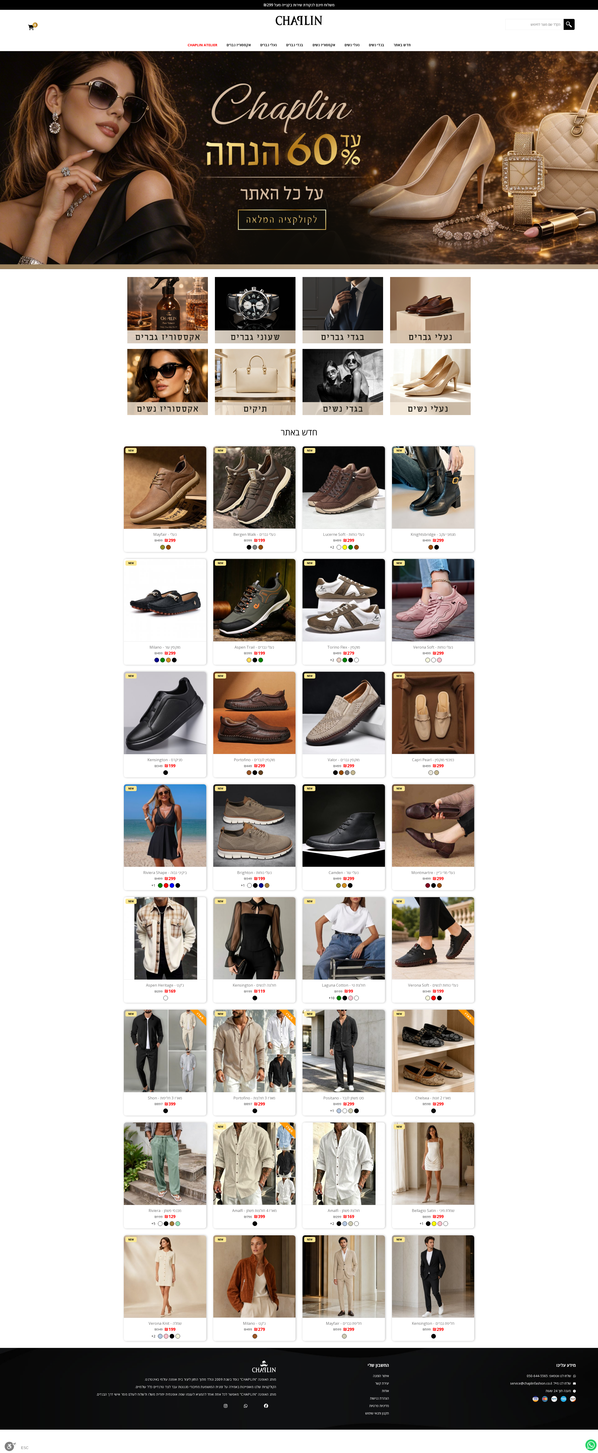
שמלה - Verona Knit (165, 1323)
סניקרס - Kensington (164, 759)
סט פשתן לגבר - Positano (343, 1098)
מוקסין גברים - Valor (344, 759)
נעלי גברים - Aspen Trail (254, 647)
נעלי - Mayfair (165, 534)
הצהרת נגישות (379, 1398)
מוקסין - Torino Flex (343, 647)
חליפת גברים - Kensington (433, 1323)
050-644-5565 (537, 1376)
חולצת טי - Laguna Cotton (343, 985)
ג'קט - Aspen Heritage (165, 985)
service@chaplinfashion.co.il (531, 1383)
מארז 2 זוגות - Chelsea (433, 1098)
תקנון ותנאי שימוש (377, 1413)
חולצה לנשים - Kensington (254, 985)
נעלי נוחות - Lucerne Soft (343, 534)
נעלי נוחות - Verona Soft (433, 647)
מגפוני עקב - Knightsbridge (433, 534)
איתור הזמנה (381, 1376)
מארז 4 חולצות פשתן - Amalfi (254, 1210)
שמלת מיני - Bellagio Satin (433, 1210)
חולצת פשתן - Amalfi (344, 1210)
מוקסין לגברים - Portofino (254, 759)
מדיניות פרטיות (379, 1405)
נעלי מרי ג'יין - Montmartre (433, 872)
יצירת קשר (382, 1383)
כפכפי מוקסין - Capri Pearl (433, 759)
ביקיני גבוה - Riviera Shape (165, 872)
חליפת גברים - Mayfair (344, 1323)
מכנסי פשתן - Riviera (165, 1210)
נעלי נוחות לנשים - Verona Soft (433, 985)
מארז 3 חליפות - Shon (165, 1098)
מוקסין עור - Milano (165, 647)
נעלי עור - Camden (344, 872)
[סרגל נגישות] (10, 1447)
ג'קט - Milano (254, 1323)
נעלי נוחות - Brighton (254, 872)
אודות (385, 1391)
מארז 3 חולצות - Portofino (254, 1098)
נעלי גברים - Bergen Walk (254, 534)
